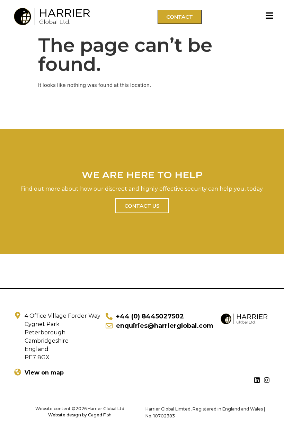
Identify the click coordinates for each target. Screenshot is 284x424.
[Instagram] (267, 380)
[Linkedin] (257, 380)
